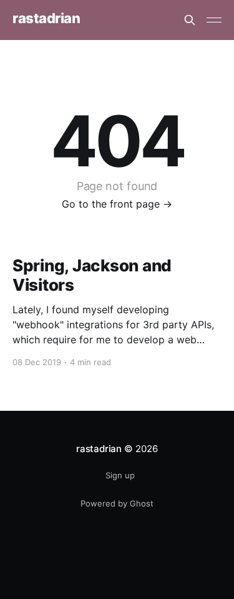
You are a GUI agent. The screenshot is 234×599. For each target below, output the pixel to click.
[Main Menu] (214, 20)
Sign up (120, 475)
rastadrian (46, 18)
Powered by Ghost (117, 503)
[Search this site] (190, 20)
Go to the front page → (117, 204)
